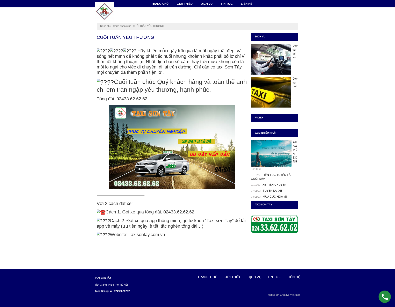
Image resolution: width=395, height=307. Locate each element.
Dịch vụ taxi (295, 82)
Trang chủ (159, 3)
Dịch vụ (207, 3)
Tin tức (227, 3)
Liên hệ (246, 3)
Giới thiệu (185, 3)
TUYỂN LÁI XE (272, 190)
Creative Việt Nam (290, 294)
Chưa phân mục (122, 26)
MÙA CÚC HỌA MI (275, 196)
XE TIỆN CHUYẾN (274, 184)
